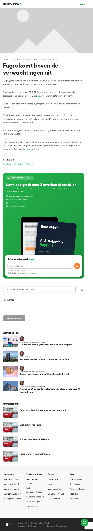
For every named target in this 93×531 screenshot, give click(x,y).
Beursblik (19, 164)
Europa (30, 164)
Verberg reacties (14, 318)
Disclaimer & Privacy (27, 526)
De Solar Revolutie (56, 494)
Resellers (74, 494)
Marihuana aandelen (35, 497)
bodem (27, 149)
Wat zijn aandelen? (12, 494)
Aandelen (7, 164)
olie (27, 96)
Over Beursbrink (76, 479)
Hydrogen (52, 484)
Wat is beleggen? (11, 489)
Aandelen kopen (33, 506)
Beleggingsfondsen (12, 499)
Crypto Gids (53, 479)
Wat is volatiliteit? (11, 484)
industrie (41, 96)
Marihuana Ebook (55, 489)
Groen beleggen (33, 502)
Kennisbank (75, 484)
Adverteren (74, 499)
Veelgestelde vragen (78, 489)
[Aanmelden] (77, 266)
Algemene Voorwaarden (56, 526)
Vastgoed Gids (54, 499)
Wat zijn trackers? (11, 479)
